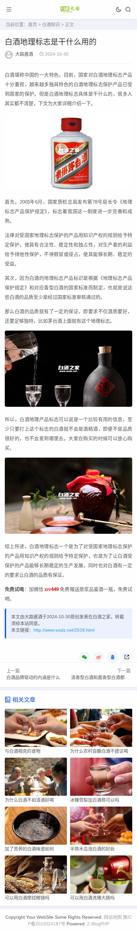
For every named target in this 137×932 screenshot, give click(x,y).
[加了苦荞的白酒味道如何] (36, 827)
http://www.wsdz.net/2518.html (64, 630)
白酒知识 (51, 24)
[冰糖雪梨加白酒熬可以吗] (101, 778)
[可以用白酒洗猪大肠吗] (101, 876)
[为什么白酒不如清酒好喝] (36, 778)
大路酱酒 (24, 54)
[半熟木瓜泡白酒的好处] (101, 827)
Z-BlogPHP (98, 923)
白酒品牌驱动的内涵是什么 (33, 677)
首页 (32, 24)
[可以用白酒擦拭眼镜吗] (36, 876)
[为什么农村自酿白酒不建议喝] (101, 729)
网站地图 (113, 917)
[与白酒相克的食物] (36, 729)
